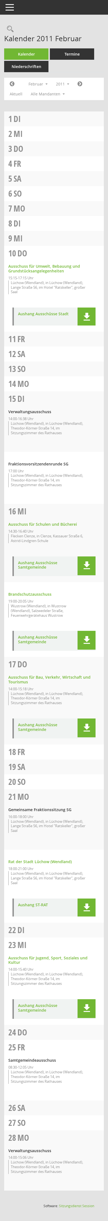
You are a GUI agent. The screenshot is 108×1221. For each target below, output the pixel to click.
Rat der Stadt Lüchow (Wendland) (40, 861)
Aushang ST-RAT (33, 905)
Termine (72, 54)
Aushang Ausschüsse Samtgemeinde (37, 565)
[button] (87, 317)
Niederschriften (26, 66)
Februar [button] (36, 84)
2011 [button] (61, 84)
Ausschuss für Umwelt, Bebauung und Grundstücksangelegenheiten (44, 269)
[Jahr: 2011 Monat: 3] (79, 84)
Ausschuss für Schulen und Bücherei (42, 524)
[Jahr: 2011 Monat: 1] (12, 84)
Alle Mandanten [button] (46, 94)
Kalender (26, 54)
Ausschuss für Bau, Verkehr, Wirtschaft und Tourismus (49, 679)
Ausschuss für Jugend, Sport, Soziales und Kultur (48, 960)
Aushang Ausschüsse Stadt (43, 314)
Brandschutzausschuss (30, 594)
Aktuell (16, 94)
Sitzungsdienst (76, 1206)
